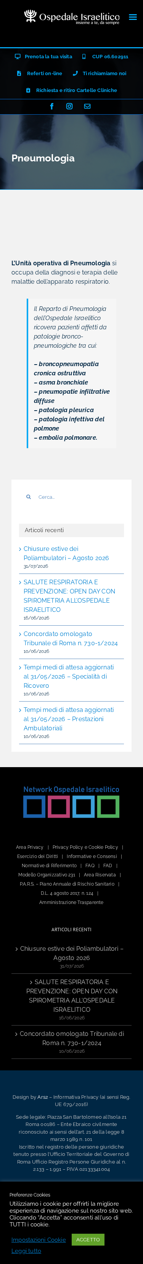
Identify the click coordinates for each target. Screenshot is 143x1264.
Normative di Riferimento (49, 865)
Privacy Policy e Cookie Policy (85, 847)
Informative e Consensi (92, 856)
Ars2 (42, 1097)
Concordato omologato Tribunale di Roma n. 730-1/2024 (72, 1038)
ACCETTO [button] (88, 1240)
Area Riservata (100, 875)
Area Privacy (29, 847)
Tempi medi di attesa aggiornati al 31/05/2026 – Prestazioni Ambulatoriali (69, 719)
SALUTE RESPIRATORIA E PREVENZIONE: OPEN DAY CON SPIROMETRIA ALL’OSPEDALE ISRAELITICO (72, 995)
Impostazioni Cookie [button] (38, 1239)
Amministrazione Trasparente (71, 902)
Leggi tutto (26, 1251)
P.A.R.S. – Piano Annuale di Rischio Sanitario (67, 884)
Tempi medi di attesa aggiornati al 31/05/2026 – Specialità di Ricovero (69, 676)
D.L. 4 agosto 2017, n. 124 (67, 893)
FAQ (90, 865)
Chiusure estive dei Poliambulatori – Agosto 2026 (72, 953)
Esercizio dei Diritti (37, 856)
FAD (107, 865)
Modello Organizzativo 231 (46, 875)
